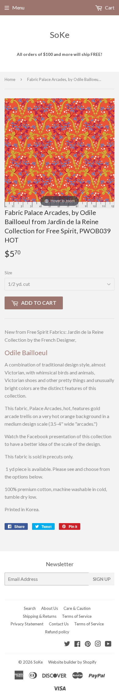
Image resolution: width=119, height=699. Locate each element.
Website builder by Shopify (72, 662)
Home (10, 79)
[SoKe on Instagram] (98, 644)
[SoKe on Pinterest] (88, 644)
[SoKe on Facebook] (77, 644)
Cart (109, 7)
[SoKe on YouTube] (108, 644)
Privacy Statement (27, 623)
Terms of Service (77, 616)
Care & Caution (77, 608)
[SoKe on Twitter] (67, 644)
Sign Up (101, 579)
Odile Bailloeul (26, 353)
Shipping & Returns (39, 616)
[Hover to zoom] (59, 152)
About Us (49, 608)
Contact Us (59, 623)
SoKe (60, 35)
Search (30, 608)
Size (8, 272)
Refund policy (57, 631)
